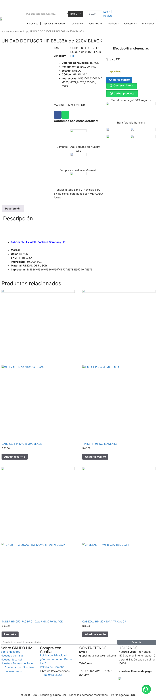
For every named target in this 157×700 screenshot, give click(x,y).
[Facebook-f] (143, 4)
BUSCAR (75, 13)
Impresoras (32, 23)
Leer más (10, 634)
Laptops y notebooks (54, 23)
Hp (26, 31)
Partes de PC (95, 23)
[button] (121, 85)
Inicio (5, 31)
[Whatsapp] (65, 115)
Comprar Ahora (123, 85)
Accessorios (130, 23)
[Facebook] (57, 115)
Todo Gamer (77, 23)
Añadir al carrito (119, 79)
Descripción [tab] (13, 208)
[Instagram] (150, 4)
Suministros (148, 23)
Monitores (113, 23)
